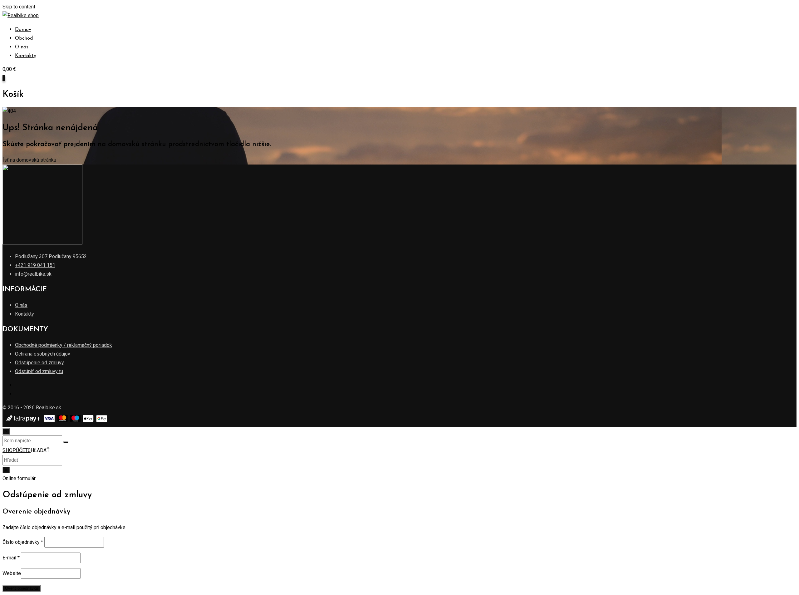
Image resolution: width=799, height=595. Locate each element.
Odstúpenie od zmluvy (39, 363)
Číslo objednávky (22, 542)
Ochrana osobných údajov (42, 354)
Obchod (24, 38)
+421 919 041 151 (35, 265)
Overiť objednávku (21, 588)
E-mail (11, 558)
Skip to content (18, 7)
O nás (21, 47)
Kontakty (25, 55)
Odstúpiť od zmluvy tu (39, 371)
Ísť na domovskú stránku (29, 160)
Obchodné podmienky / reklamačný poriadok (63, 345)
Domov (23, 29)
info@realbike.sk (33, 274)
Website (11, 573)
